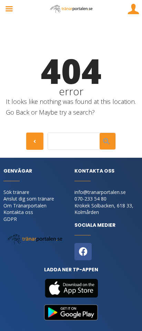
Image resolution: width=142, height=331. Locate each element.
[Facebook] (83, 251)
